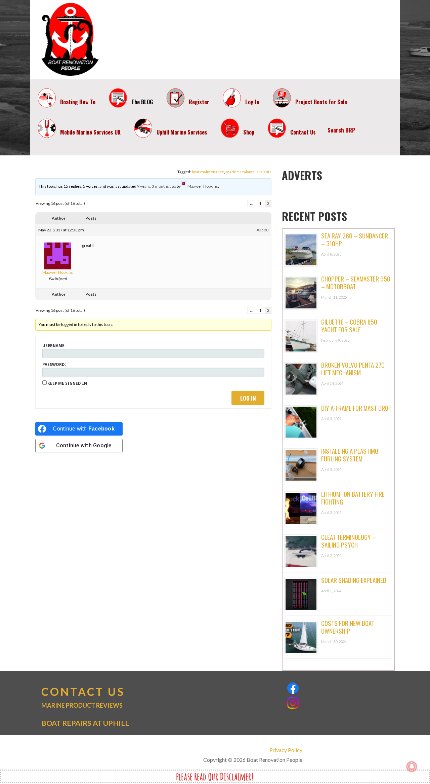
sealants (263, 171)
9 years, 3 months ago (156, 186)
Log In (248, 398)
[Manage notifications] (411, 766)
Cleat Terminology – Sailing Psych (348, 540)
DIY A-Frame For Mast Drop (356, 407)
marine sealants (240, 171)
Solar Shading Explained (353, 580)
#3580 (262, 229)
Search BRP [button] (341, 130)
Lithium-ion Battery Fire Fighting (353, 497)
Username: (54, 345)
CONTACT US (83, 691)
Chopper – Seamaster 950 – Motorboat (355, 282)
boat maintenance (208, 171)
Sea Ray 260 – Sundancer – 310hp (354, 239)
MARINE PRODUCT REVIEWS (82, 705)
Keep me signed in (67, 383)
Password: (54, 364)
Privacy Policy (285, 750)
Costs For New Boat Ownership (347, 626)
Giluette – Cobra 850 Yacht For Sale (349, 325)
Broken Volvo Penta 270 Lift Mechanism (353, 368)
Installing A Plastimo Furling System (349, 454)
